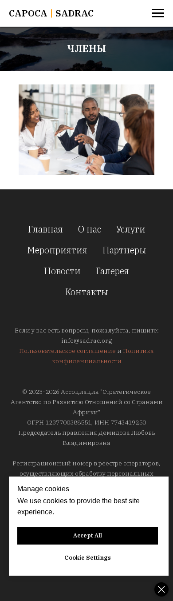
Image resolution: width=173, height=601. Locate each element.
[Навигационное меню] (158, 13)
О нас (89, 229)
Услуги (130, 229)
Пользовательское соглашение (67, 351)
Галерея (112, 271)
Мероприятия (57, 250)
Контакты (86, 292)
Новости (62, 271)
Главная (45, 229)
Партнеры (124, 250)
